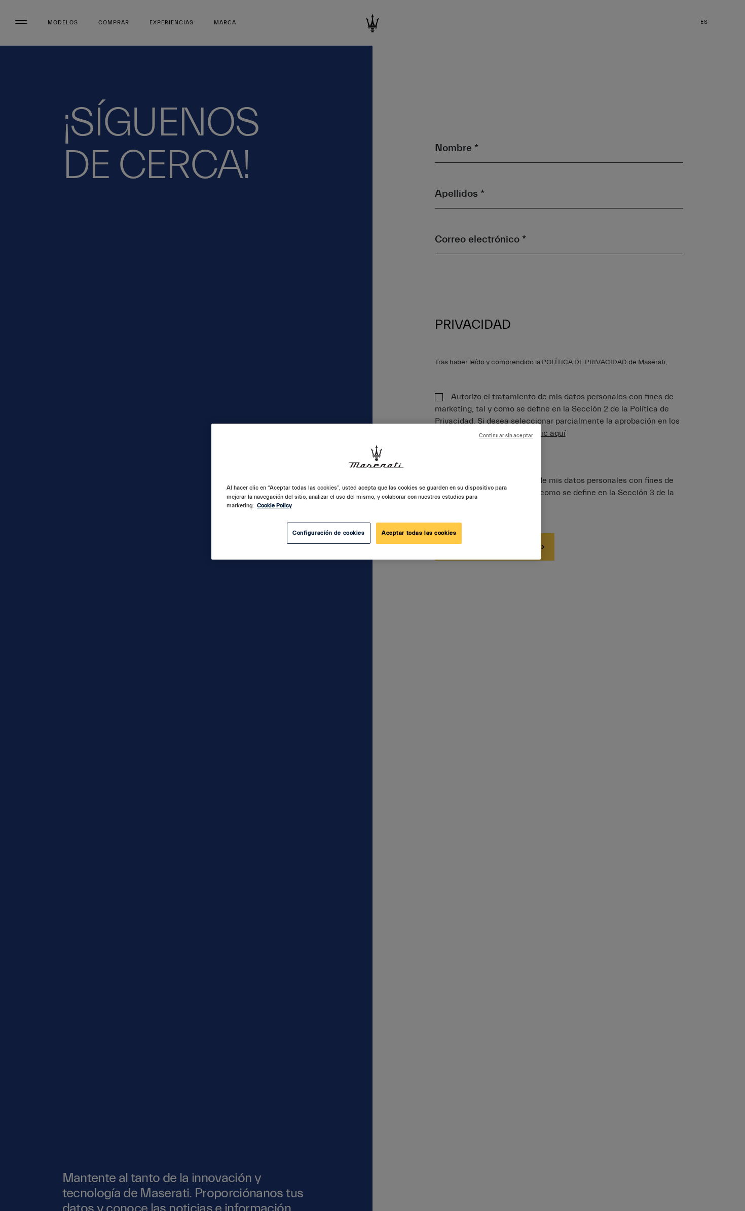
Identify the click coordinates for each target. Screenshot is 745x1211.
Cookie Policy (274, 505)
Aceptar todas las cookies (419, 533)
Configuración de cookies (328, 533)
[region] (376, 491)
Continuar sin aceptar (506, 436)
